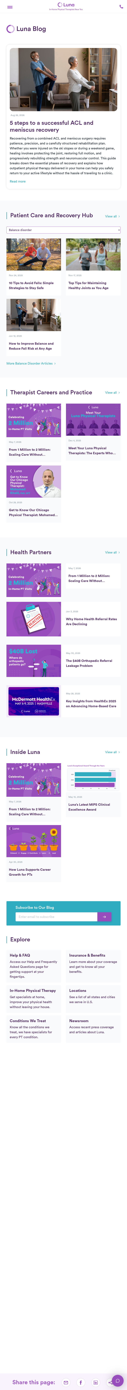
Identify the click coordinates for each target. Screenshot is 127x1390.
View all (111, 216)
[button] (9, 6)
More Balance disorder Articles (29, 363)
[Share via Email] (66, 1382)
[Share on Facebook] (81, 1382)
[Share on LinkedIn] (96, 1382)
